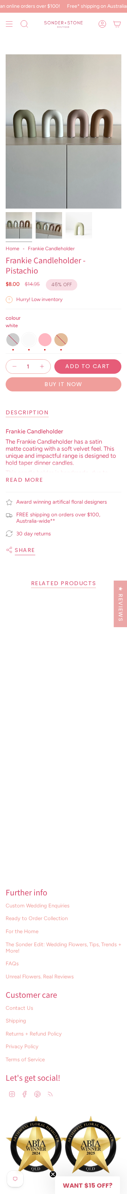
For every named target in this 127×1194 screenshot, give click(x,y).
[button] (87, 1185)
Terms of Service (25, 1059)
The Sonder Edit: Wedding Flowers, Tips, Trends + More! (63, 947)
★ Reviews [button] (120, 603)
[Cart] (117, 24)
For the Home (22, 931)
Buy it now (63, 384)
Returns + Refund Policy (34, 1034)
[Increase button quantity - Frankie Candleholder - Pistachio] (42, 366)
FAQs (12, 963)
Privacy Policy (22, 1046)
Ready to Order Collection (37, 918)
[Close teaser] (52, 1174)
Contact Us (19, 1008)
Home (12, 249)
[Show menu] (9, 24)
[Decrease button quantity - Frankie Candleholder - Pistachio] (15, 366)
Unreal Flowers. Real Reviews (40, 976)
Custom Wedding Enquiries (37, 905)
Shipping (16, 1021)
